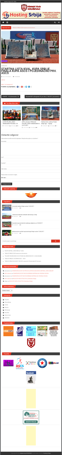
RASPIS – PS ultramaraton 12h (11, 96)
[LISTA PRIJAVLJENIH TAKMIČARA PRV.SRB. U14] (12, 113)
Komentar (3, 141)
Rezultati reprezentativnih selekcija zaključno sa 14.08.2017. (27, 223)
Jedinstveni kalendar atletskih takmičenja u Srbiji (24, 214)
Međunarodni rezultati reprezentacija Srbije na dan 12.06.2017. (28, 231)
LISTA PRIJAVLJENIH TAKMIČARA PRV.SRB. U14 (10, 122)
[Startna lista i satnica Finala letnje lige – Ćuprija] (50, 113)
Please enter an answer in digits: (9, 174)
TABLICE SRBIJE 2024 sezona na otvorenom (24, 27)
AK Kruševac (13, 125)
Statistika (7, 317)
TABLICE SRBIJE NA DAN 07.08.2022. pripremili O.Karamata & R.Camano (23, 261)
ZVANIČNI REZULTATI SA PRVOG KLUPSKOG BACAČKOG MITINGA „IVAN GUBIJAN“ (33, 270)
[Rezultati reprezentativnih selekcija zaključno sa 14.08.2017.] (6, 224)
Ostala (6, 304)
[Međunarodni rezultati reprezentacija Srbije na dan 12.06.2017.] (6, 232)
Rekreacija (7, 310)
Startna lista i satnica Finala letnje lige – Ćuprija (49, 122)
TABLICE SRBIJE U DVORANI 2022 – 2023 (15, 258)
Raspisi (6, 307)
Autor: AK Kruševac (6, 76)
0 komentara (17, 76)
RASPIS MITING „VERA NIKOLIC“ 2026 (14, 250)
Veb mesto (4, 169)
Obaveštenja (8, 302)
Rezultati (7, 312)
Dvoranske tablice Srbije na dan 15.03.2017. (23, 206)
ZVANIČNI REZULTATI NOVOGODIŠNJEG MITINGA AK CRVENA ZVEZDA (31, 273)
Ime (2, 157)
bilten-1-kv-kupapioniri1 (7, 84)
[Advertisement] (31, 398)
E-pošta (3, 163)
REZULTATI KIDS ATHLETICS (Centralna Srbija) (24, 278)
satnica (3, 80)
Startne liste (4, 61)
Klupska (7, 299)
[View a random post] (59, 22)
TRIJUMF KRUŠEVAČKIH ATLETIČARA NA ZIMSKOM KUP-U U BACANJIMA (23, 256)
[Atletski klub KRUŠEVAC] (31, 7)
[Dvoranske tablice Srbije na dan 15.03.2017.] (6, 207)
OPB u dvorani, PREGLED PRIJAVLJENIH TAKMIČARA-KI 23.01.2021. (31, 123)
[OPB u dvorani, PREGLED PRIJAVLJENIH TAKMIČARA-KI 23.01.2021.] (31, 113)
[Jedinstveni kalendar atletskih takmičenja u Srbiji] (6, 216)
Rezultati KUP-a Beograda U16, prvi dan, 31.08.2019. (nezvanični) (42, 96)
